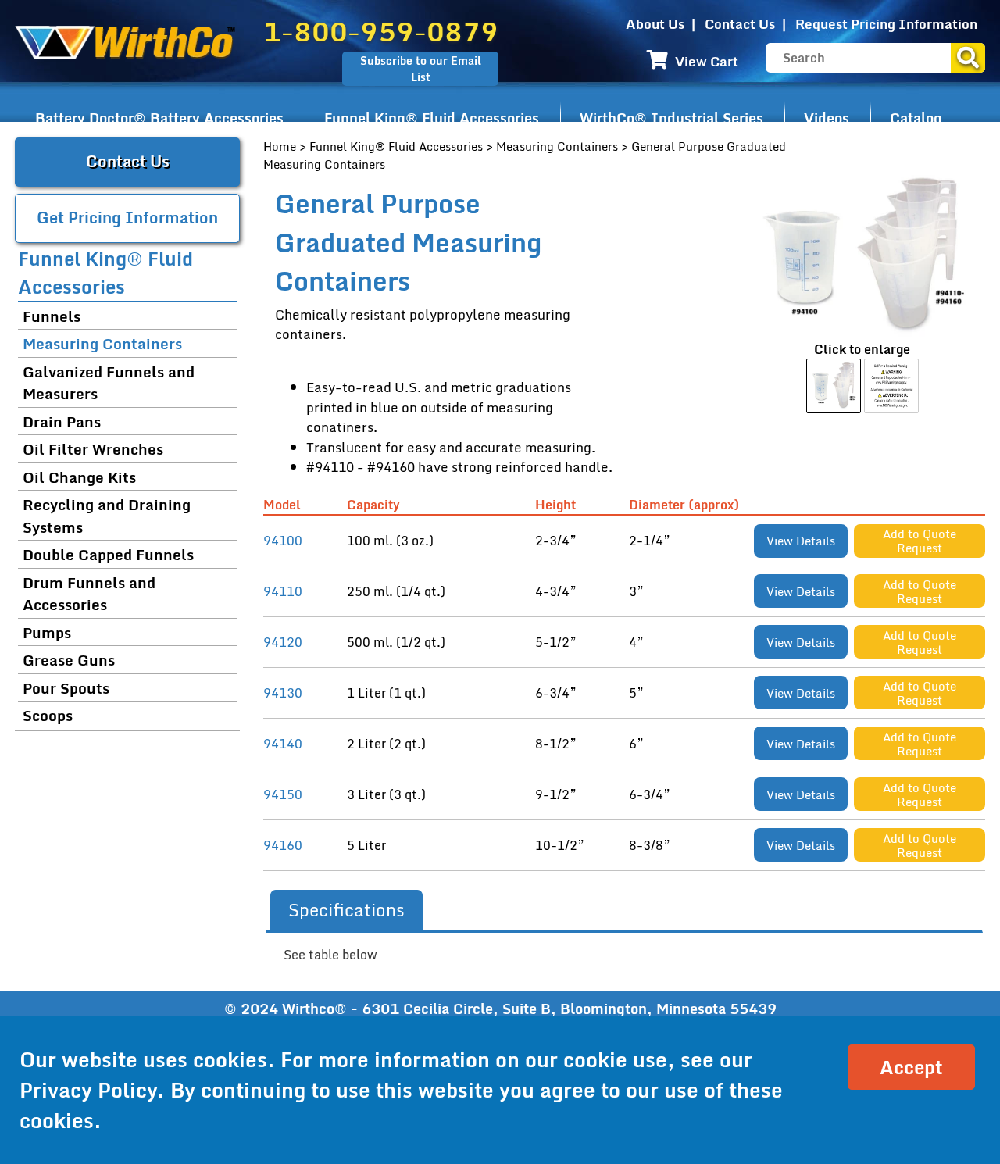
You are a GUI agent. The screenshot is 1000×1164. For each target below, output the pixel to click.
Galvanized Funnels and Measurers (109, 382)
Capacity (376, 505)
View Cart (705, 61)
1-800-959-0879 (380, 31)
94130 (282, 693)
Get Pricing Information (127, 217)
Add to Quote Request (919, 540)
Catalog (916, 118)
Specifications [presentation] (346, 909)
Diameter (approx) (687, 505)
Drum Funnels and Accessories (89, 593)
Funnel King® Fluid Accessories (431, 118)
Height (558, 505)
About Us (655, 23)
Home (279, 146)
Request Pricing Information (886, 23)
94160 (282, 845)
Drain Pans (62, 421)
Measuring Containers (557, 146)
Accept (911, 1067)
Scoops (48, 715)
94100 (282, 540)
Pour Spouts (66, 688)
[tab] (346, 910)
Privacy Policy (88, 1089)
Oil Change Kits (79, 477)
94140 (282, 744)
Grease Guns (69, 660)
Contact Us (740, 23)
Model (285, 505)
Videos (826, 118)
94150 (282, 794)
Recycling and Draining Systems (107, 515)
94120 (282, 642)
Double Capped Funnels (108, 554)
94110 (282, 591)
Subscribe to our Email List (420, 69)
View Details (800, 540)
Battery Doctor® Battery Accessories (159, 118)
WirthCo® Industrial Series (671, 118)
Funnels (51, 316)
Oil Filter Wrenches (93, 449)
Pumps (47, 632)
